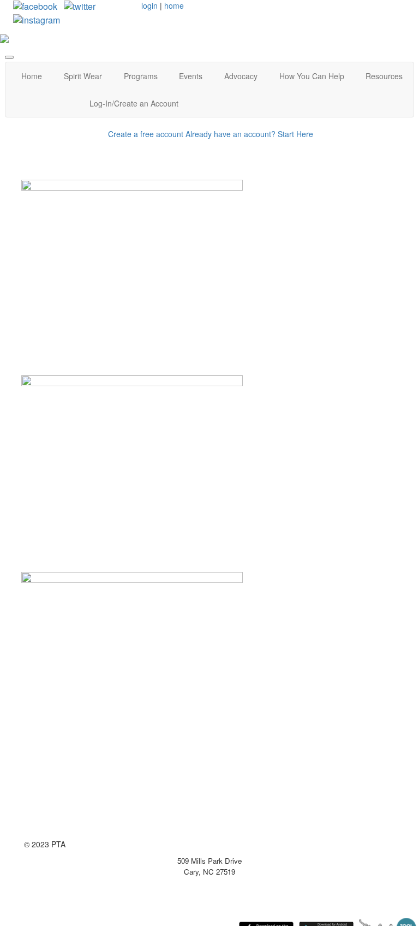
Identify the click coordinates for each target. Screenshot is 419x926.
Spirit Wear (83, 75)
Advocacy (241, 75)
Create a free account (145, 133)
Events (190, 75)
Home (31, 75)
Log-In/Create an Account (133, 103)
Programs (141, 75)
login (149, 5)
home (174, 5)
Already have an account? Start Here (249, 133)
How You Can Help (311, 75)
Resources (384, 75)
